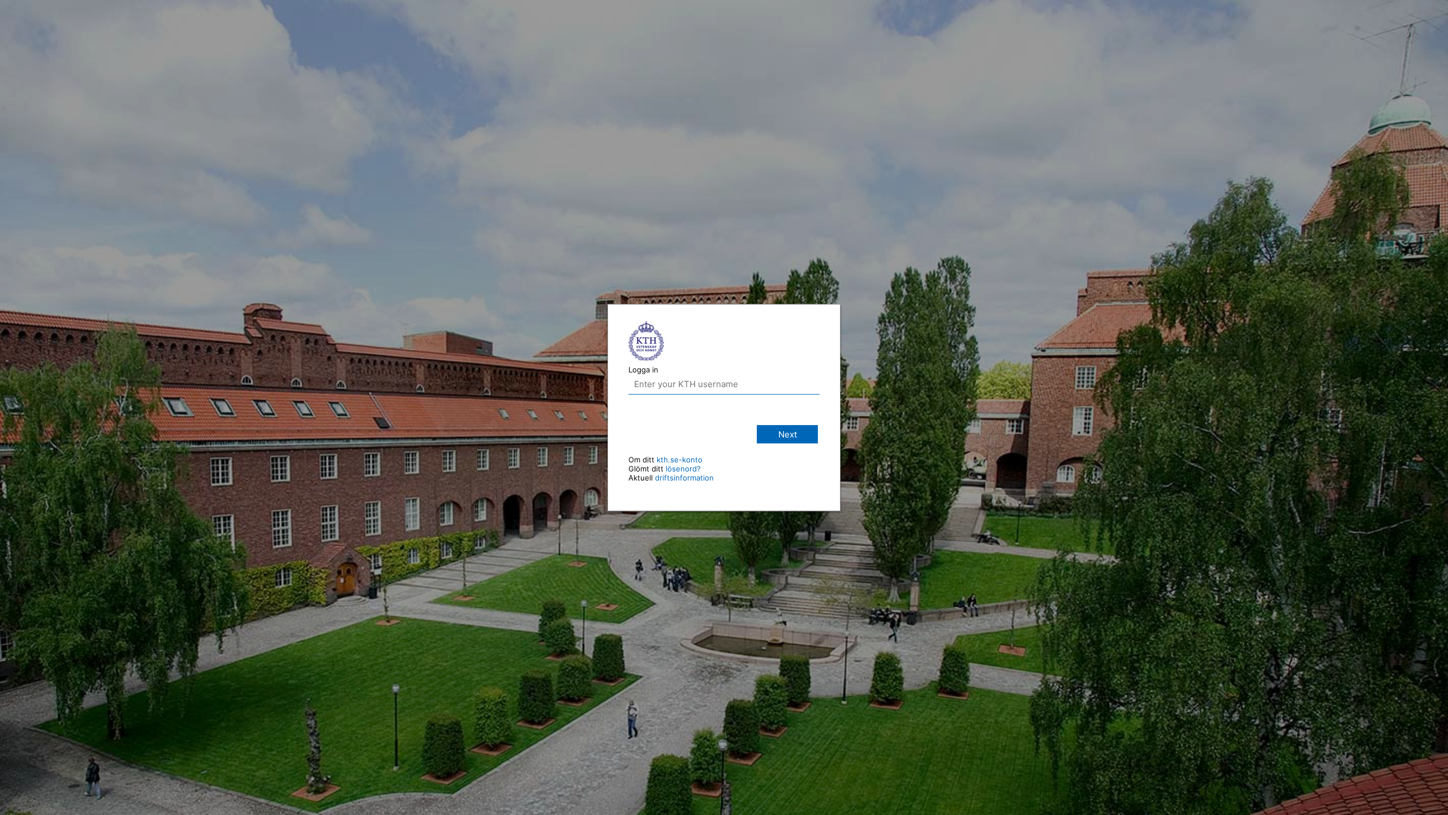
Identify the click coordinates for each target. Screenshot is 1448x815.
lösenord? (683, 468)
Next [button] (787, 434)
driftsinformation (684, 477)
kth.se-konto (680, 459)
